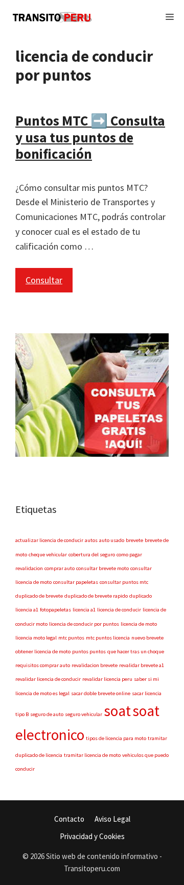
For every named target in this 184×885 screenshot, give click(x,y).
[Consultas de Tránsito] (53, 17)
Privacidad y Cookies (92, 836)
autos (91, 540)
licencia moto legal (36, 637)
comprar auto (59, 568)
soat (117, 710)
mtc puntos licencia (108, 637)
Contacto (69, 819)
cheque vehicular (48, 554)
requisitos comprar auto (42, 665)
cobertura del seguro (91, 554)
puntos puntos (89, 651)
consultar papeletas (75, 582)
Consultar (44, 280)
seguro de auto (46, 714)
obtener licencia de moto (43, 651)
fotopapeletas (55, 609)
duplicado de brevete (39, 596)
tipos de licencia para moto (116, 738)
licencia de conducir (119, 609)
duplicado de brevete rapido (96, 596)
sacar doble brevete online (100, 693)
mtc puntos (71, 637)
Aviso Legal (112, 819)
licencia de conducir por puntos (84, 624)
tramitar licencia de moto (92, 755)
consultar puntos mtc (124, 582)
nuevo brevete (147, 637)
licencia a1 (84, 609)
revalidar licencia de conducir (48, 679)
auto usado (111, 540)
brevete (134, 540)
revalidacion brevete (95, 665)
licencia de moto (139, 624)
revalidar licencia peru (107, 679)
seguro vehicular (83, 714)
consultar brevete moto (102, 568)
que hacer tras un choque (135, 651)
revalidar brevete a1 (141, 665)
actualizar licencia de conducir (49, 540)
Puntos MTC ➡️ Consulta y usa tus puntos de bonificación (90, 137)
